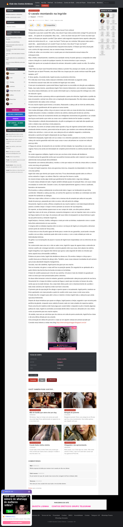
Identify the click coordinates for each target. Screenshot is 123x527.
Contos (37, 2)
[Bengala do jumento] (79, 400)
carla (11, 103)
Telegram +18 (95, 515)
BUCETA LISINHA (40, 506)
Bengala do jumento (71, 412)
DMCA (70, 515)
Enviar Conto (91, 2)
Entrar (37, 5)
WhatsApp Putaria (107, 515)
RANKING (15, 118)
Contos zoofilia (61, 359)
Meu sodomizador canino (14, 17)
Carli (11, 77)
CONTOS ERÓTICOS (62, 506)
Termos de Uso (46, 515)
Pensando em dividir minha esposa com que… (15, 50)
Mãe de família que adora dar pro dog (43, 412)
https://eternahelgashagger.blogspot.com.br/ (71, 322)
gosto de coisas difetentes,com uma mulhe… (15, 63)
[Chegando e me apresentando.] (79, 433)
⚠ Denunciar (52, 380)
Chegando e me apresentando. (75, 445)
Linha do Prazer (81, 2)
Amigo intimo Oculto (15, 90)
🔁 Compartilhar (49, 25)
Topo (41, 380)
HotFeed (50, 2)
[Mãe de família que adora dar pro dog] (45, 400)
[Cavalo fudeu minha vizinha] (45, 433)
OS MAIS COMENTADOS (15, 114)
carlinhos (12, 86)
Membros (100, 2)
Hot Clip (43, 2)
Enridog (12, 82)
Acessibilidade (78, 515)
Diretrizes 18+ (35, 515)
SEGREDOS (15, 110)
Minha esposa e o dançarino (14, 14)
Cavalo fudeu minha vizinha (40, 445)
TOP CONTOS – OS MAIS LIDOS (15, 124)
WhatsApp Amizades (61, 518)
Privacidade (56, 515)
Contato (87, 515)
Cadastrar (45, 5)
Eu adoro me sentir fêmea (13, 42)
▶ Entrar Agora (16, 522)
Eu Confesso (58, 2)
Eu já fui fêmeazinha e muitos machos (13, 38)
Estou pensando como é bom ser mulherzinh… (14, 45)
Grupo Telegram (81, 506)
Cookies (64, 515)
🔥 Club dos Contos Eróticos (19, 4)
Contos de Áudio (69, 2)
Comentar (33, 380)
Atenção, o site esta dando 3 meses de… (15, 54)
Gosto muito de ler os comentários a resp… (15, 58)
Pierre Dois (13, 99)
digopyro (12, 73)
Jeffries (12, 95)
